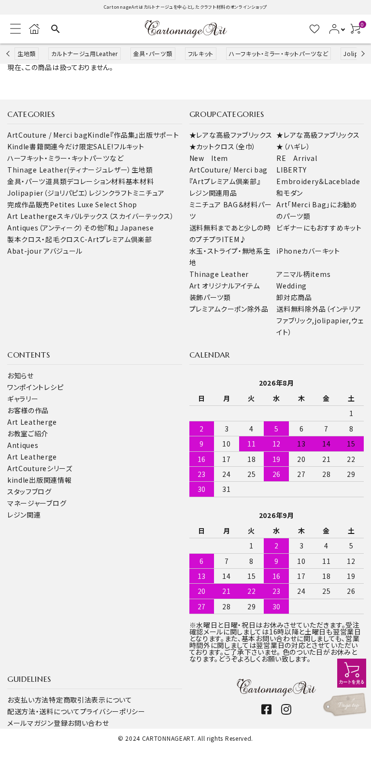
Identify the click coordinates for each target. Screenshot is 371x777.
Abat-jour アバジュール (45, 251)
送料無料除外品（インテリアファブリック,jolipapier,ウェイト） (319, 320)
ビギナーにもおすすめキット (318, 227)
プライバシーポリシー (112, 711)
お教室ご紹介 (27, 433)
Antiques (23, 445)
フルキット (201, 53)
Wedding (291, 285)
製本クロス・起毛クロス (43, 239)
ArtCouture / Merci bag (47, 135)
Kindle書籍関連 (32, 146)
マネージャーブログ (36, 503)
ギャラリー (23, 398)
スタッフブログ (29, 491)
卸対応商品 (294, 297)
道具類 (56, 181)
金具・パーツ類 (152, 53)
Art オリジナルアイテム (224, 285)
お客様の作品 (28, 410)
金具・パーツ (26, 181)
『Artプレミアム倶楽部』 (225, 181)
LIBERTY (291, 169)
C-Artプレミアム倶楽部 (116, 239)
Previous (9, 53)
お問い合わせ (88, 723)
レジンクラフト (111, 193)
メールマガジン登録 (37, 723)
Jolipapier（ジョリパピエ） (48, 193)
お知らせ (20, 375)
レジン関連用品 (213, 193)
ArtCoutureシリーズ (39, 468)
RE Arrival (296, 158)
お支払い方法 (28, 700)
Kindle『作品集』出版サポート (133, 135)
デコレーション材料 (96, 181)
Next (361, 53)
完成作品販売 (28, 204)
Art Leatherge (32, 216)
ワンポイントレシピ (35, 387)
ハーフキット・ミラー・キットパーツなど (278, 53)
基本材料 (140, 181)
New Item (208, 158)
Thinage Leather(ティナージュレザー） (69, 169)
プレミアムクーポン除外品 (229, 309)
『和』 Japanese (129, 227)
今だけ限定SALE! (86, 146)
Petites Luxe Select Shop (93, 204)
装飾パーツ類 (210, 297)
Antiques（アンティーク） (45, 227)
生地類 (26, 53)
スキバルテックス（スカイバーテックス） (115, 216)
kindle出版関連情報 (39, 480)
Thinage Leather (219, 274)
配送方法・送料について (43, 711)
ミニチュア (149, 193)
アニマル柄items (303, 274)
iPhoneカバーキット (308, 251)
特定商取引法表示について (90, 700)
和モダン (289, 193)
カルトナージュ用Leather (84, 53)
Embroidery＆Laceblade (318, 181)
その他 (94, 227)
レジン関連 (24, 514)
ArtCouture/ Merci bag (228, 169)
